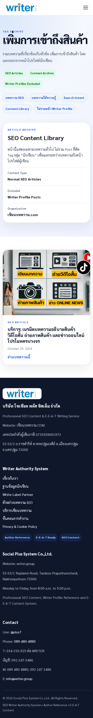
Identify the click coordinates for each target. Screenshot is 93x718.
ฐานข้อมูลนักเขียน (16, 486)
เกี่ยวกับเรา (10, 478)
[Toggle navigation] (85, 7)
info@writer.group (19, 678)
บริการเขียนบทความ (17, 510)
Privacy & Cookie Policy (20, 526)
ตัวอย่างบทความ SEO (18, 502)
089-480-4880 (25, 641)
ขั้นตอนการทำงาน (16, 518)
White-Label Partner (18, 494)
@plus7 (16, 632)
